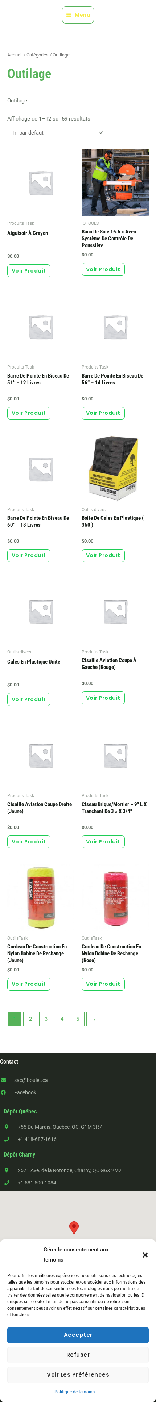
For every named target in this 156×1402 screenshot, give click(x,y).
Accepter (78, 1335)
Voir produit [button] (103, 269)
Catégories (37, 55)
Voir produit (29, 270)
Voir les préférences (78, 1374)
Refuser (78, 1355)
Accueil (14, 55)
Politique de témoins (74, 1391)
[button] (145, 1255)
